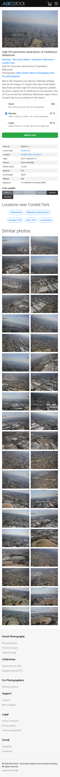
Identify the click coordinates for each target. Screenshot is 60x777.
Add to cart (30, 135)
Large (31, 124)
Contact (6, 700)
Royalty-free (25, 151)
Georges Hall (15, 220)
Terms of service (10, 721)
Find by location (10, 648)
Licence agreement (11, 730)
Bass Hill (30, 220)
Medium (31, 115)
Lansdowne (45, 220)
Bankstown (16, 212)
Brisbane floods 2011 (12, 670)
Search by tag (9, 652)
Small (31, 105)
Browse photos (9, 643)
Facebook (7, 751)
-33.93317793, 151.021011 (31, 155)
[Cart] (49, 3)
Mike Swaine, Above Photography (32, 73)
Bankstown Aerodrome (38, 212)
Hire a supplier (9, 705)
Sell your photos (10, 686)
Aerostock (13, 3)
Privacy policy (9, 725)
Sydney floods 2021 (12, 666)
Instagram (7, 746)
